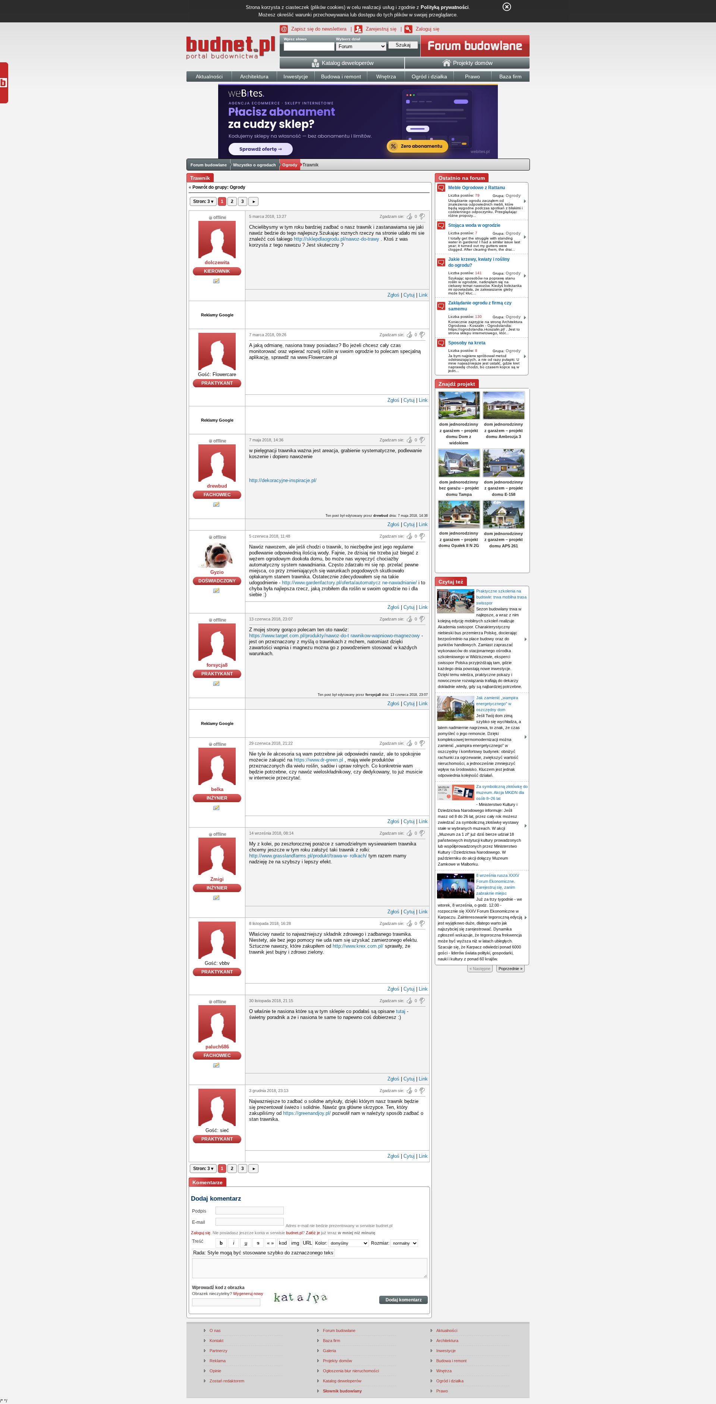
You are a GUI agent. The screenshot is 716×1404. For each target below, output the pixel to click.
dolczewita (217, 262)
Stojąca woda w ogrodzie (474, 225)
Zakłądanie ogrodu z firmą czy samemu (480, 306)
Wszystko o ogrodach (254, 165)
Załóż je (313, 1233)
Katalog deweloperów (342, 1381)
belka (217, 789)
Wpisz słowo (295, 39)
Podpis (199, 1211)
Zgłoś (393, 295)
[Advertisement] (337, 314)
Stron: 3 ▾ (203, 201)
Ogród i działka (450, 1381)
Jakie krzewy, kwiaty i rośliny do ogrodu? (479, 262)
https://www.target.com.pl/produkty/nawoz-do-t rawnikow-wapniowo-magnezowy (334, 635)
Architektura (447, 1340)
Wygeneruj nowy (248, 1293)
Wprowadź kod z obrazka (218, 1287)
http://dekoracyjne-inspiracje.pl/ (283, 480)
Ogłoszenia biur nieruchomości (351, 1371)
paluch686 (217, 1047)
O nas (215, 1330)
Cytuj (409, 295)
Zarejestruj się (381, 29)
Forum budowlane (209, 165)
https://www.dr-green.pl (318, 760)
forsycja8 (217, 665)
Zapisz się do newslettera (318, 29)
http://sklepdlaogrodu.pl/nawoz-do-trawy (336, 239)
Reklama (218, 1360)
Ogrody (289, 165)
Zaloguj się (427, 29)
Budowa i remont (451, 1360)
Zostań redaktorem (227, 1381)
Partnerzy (218, 1350)
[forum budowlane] (475, 46)
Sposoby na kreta (467, 342)
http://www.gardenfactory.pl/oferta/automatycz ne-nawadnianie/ (349, 582)
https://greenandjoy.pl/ (307, 1113)
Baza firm (331, 1340)
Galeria (329, 1350)
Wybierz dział (348, 39)
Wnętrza (444, 1371)
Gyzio (217, 572)
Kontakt (216, 1340)
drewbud (217, 486)
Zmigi (217, 879)
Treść (197, 1241)
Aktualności (446, 1330)
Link (423, 295)
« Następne (480, 968)
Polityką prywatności (445, 7)
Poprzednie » (510, 968)
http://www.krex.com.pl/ (358, 946)
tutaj (400, 1011)
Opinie (215, 1371)
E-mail (198, 1222)
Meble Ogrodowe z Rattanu (476, 187)
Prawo (442, 1391)
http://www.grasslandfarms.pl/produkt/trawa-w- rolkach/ (308, 856)
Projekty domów (337, 1360)
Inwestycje (446, 1350)
